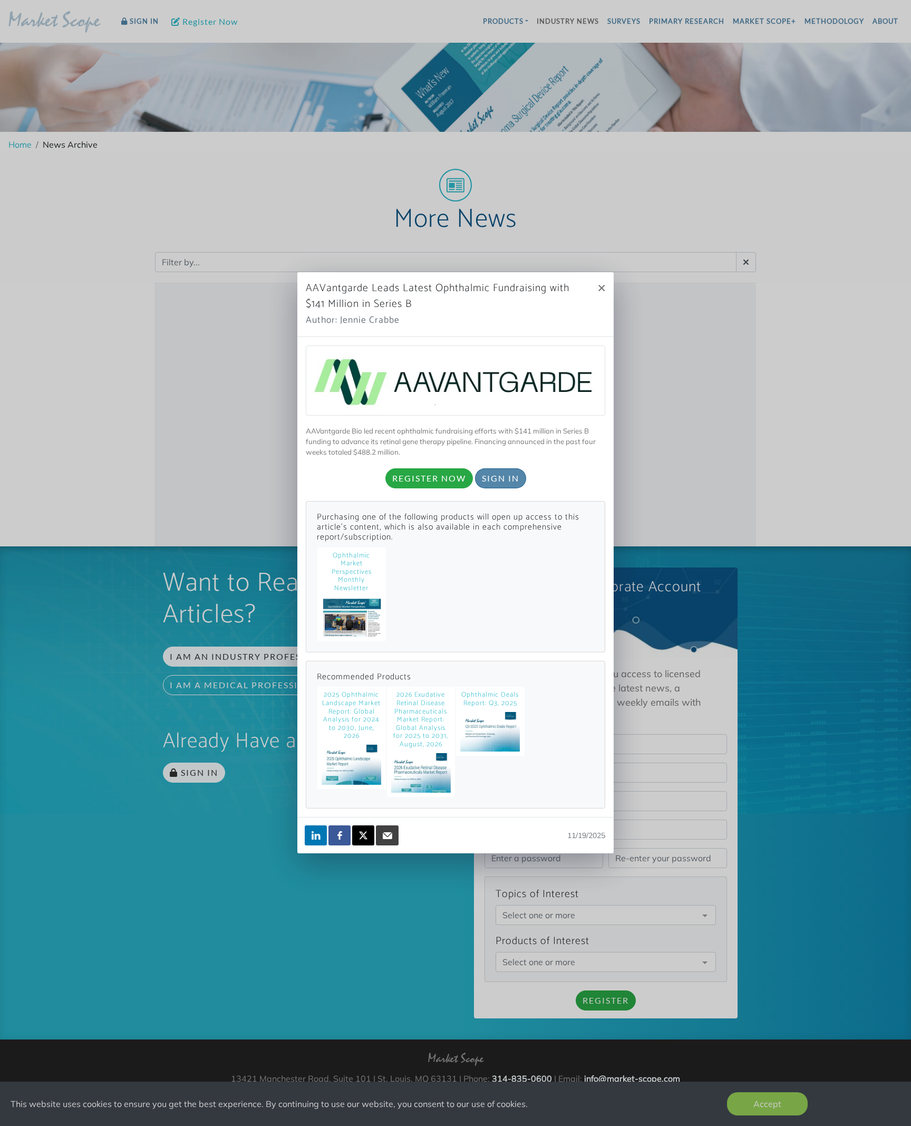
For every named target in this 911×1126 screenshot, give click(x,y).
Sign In (500, 478)
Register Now (429, 478)
